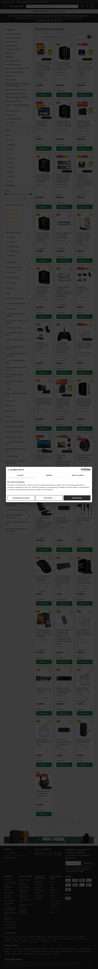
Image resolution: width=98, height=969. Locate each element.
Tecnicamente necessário (21, 498)
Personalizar (48, 498)
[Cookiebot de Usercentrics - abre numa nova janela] (82, 469)
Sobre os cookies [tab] (78, 475)
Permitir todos (77, 498)
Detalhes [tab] (49, 475)
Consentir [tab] (20, 475)
